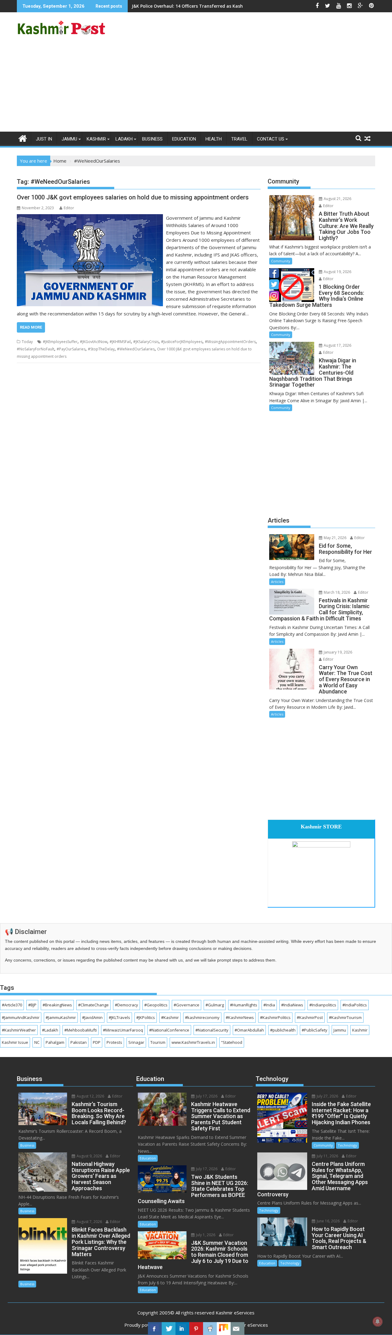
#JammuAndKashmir (21, 1017)
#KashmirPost (310, 1017)
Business (152, 139)
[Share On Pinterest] (196, 1328)
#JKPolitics (145, 1017)
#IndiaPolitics (354, 1005)
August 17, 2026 (337, 345)
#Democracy (126, 1005)
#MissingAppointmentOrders (230, 341)
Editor (69, 207)
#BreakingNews (57, 1005)
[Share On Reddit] (210, 1328)
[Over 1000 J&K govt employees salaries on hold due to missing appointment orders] (90, 218)
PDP (96, 1042)
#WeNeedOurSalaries (136, 349)
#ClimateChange (93, 1005)
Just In (44, 139)
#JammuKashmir (61, 1017)
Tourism (157, 1042)
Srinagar (136, 1042)
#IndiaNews (292, 1005)
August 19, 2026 (337, 271)
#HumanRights (243, 1005)
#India (269, 1005)
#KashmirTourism (345, 1017)
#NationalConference (169, 1030)
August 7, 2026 (89, 1221)
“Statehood (231, 1042)
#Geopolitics (156, 1005)
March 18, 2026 (336, 592)
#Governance (186, 1005)
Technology (347, 1145)
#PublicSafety (314, 1030)
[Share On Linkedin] (182, 1328)
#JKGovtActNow (93, 341)
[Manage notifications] (378, 1321)
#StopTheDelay (101, 349)
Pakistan (78, 1042)
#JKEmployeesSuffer (60, 341)
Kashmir (96, 139)
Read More (31, 327)
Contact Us (270, 139)
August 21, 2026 (337, 198)
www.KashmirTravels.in (193, 1042)
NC (37, 1042)
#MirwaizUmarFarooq (123, 1030)
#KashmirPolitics (275, 1017)
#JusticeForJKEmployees (181, 341)
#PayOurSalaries (71, 349)
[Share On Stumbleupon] (224, 1328)
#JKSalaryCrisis (146, 341)
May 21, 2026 (334, 537)
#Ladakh (50, 1030)
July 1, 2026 (205, 1234)
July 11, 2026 (327, 1156)
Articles (277, 581)
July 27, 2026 (327, 1096)
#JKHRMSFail (120, 341)
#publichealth (283, 1030)
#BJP (32, 1005)
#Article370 (12, 1005)
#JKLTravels (119, 1017)
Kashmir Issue (15, 1042)
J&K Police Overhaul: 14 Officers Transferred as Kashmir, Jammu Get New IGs (213, 6)
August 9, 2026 (89, 1156)
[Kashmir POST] (23, 137)
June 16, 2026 (328, 1221)
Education (184, 139)
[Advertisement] (196, 86)
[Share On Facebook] (155, 1328)
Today (27, 341)
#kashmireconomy (202, 1017)
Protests (114, 1042)
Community (280, 261)
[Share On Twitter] (168, 1328)
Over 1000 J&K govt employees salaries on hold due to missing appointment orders (133, 197)
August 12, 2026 (90, 1096)
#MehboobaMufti (80, 1030)
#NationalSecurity (211, 1030)
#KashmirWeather (19, 1030)
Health (213, 139)
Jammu (69, 139)
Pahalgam (55, 1042)
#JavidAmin (92, 1017)
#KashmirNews (240, 1017)
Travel (239, 139)
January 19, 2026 (337, 652)
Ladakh (124, 139)
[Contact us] (237, 1328)
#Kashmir (170, 1017)
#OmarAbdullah (249, 1030)
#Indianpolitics (322, 1005)
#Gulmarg (214, 1005)
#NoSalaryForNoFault (35, 349)
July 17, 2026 (206, 1096)
